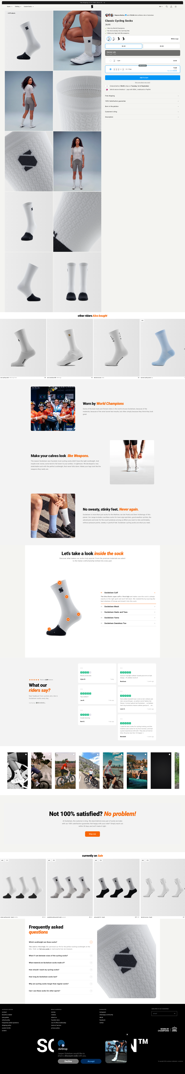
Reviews (53, 1014)
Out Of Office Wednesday (58, 1022)
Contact (4, 1012)
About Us (54, 1017)
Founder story (55, 1020)
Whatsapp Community (106, 1014)
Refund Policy (6, 1020)
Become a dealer (7, 1014)
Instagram (103, 1012)
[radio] (142, 61)
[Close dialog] (127, 1034)
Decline (68, 1061)
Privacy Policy (55, 1028)
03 (78, 614)
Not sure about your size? (142, 82)
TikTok (101, 1017)
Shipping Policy (6, 1025)
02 (66, 597)
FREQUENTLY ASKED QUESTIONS (10, 1022)
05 (49, 629)
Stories (53, 1012)
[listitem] (97, 673)
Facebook (102, 1020)
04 (68, 619)
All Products (11, 13)
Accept (91, 1061)
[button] (167, 6)
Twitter (102, 1022)
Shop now (92, 834)
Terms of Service (56, 1025)
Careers (4, 1030)
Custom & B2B (6, 1028)
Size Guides (5, 1017)
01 (59, 583)
